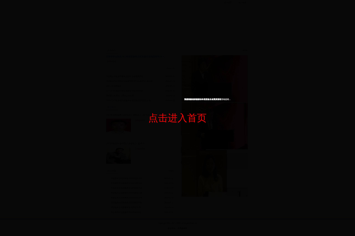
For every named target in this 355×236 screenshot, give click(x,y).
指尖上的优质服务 (192, 99)
